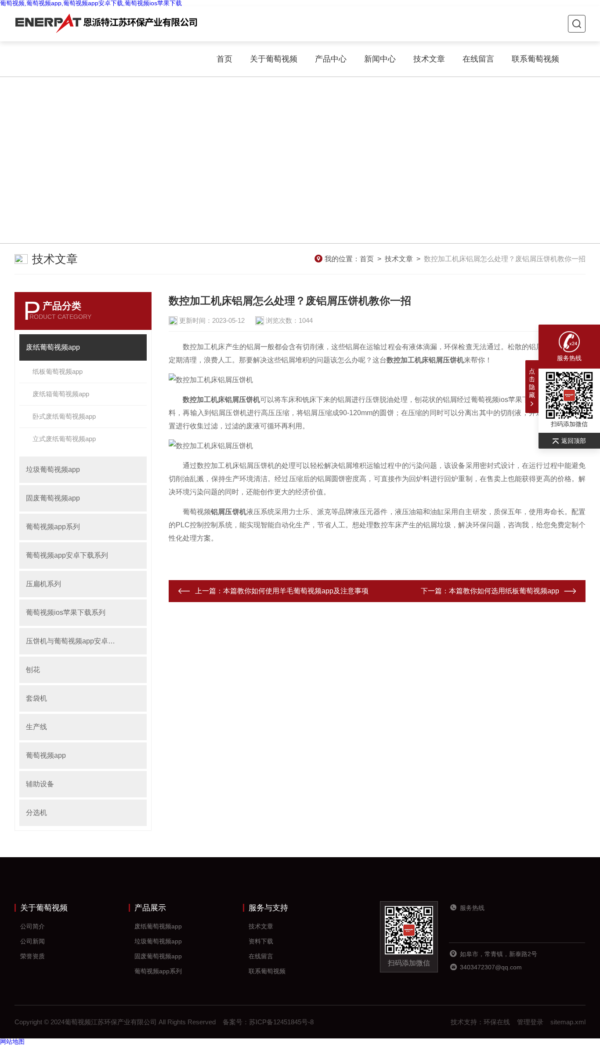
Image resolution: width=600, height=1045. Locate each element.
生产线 (36, 727)
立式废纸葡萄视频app (64, 438)
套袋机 (36, 698)
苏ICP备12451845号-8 (281, 1022)
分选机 (36, 812)
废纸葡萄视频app (53, 347)
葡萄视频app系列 (53, 526)
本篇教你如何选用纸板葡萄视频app (504, 591)
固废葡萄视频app (53, 498)
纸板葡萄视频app (58, 371)
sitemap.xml (568, 1022)
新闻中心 (380, 59)
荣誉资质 (32, 956)
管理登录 (530, 1022)
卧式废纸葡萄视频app (64, 416)
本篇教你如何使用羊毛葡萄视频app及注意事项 (296, 591)
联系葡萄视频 (535, 59)
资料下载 (261, 941)
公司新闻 (32, 941)
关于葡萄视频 (273, 59)
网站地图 (12, 1041)
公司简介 (32, 926)
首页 (224, 59)
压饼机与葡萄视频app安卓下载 (73, 641)
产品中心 (331, 59)
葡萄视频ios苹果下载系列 (65, 612)
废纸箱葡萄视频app (61, 394)
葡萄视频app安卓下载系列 (67, 555)
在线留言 (478, 59)
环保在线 (497, 1022)
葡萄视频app (46, 755)
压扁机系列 (43, 584)
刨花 (33, 669)
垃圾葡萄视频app (53, 469)
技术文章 (429, 59)
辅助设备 (40, 784)
